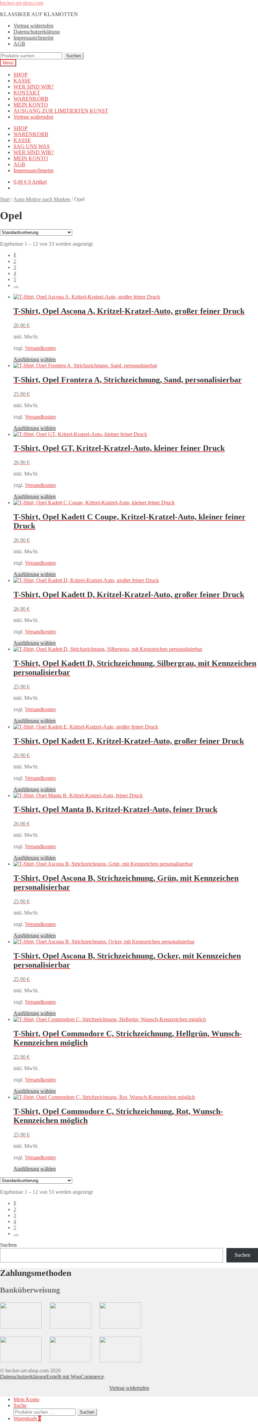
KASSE (22, 80)
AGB (19, 44)
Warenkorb (27, 1418)
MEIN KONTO (30, 105)
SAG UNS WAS (31, 146)
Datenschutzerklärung (36, 32)
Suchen (73, 55)
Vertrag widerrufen (33, 25)
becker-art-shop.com (21, 3)
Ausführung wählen (34, 359)
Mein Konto (26, 1399)
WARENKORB (30, 99)
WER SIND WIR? (33, 86)
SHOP (20, 74)
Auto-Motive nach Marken (41, 199)
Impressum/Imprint (33, 38)
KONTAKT (26, 93)
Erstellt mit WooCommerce (75, 1376)
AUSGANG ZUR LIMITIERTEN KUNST (60, 111)
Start (5, 199)
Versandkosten (40, 348)
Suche (20, 1405)
